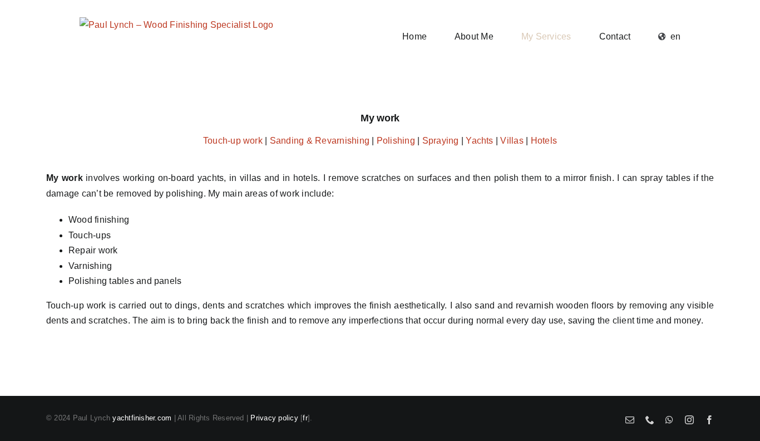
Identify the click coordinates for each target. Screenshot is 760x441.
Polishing (396, 140)
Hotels (544, 140)
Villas (511, 140)
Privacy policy (274, 418)
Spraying (440, 140)
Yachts (479, 140)
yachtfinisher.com (141, 418)
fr (305, 418)
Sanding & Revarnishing (319, 140)
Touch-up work (233, 140)
